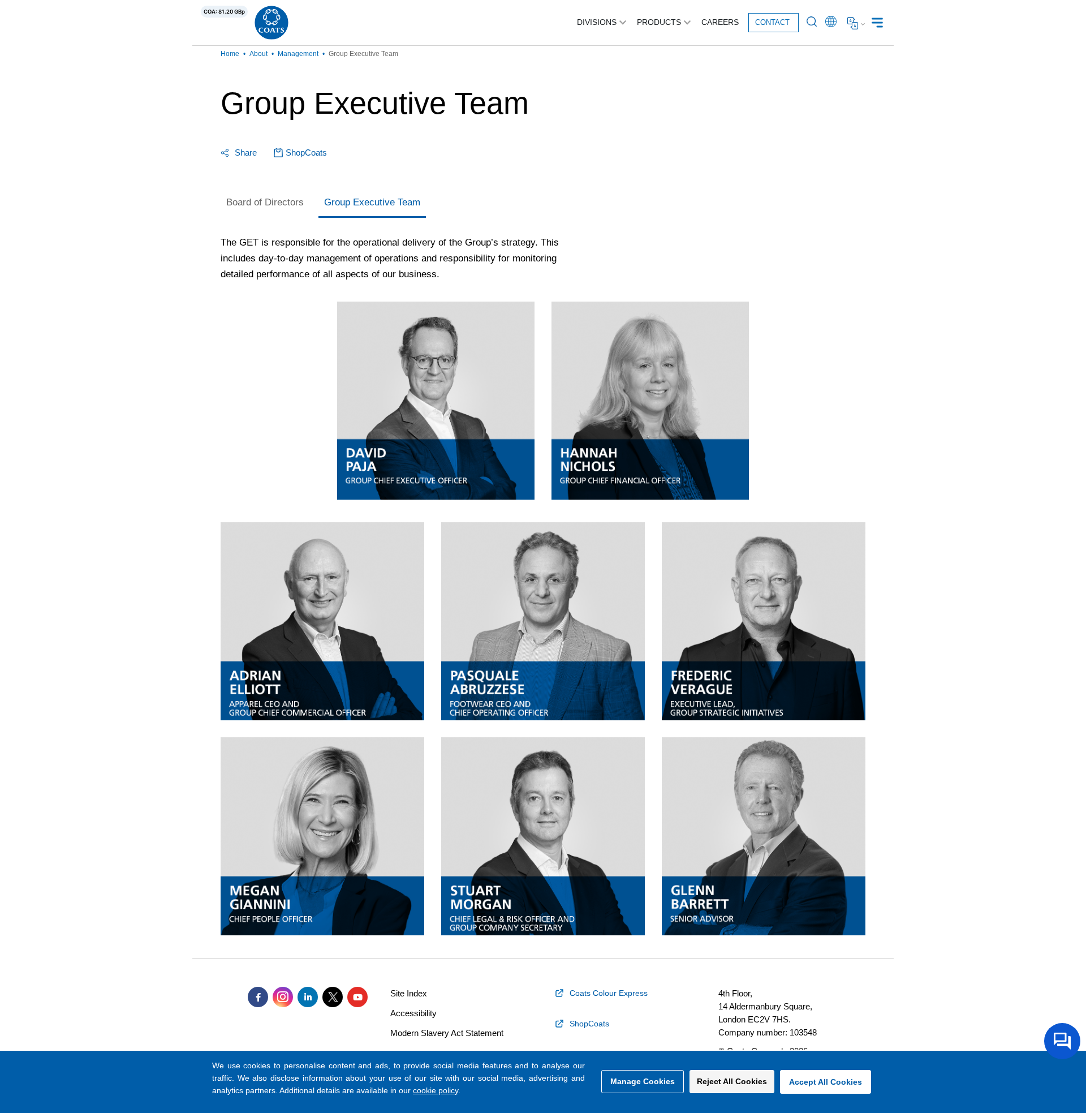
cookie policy (435, 1090)
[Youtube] (357, 997)
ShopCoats (306, 152)
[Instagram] (283, 997)
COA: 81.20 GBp (224, 11)
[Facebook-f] (258, 997)
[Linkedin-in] (308, 997)
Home (230, 54)
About (258, 54)
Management (298, 54)
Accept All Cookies (825, 1081)
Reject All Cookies (732, 1081)
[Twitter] (332, 997)
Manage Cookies (642, 1081)
